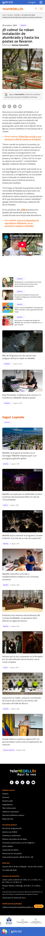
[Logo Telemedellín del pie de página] (22, 772)
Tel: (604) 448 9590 (9, 870)
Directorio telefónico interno (13, 815)
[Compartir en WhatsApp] (15, 106)
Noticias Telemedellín (20, 45)
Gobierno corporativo (10, 812)
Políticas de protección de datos (14, 839)
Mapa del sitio (7, 819)
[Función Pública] (9, 921)
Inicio (4, 15)
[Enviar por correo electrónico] (20, 106)
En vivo (39, 906)
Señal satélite (7, 846)
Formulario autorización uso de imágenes (18, 843)
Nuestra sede (7, 801)
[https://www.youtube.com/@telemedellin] (33, 782)
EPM (23, 209)
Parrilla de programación (12, 828)
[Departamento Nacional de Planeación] (22, 921)
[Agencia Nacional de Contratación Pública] (36, 921)
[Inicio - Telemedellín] (12, 9)
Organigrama (7, 804)
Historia (5, 794)
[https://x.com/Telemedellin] (17, 782)
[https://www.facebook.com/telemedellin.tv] (12, 782)
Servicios (5, 797)
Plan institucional (9, 808)
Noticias (10, 15)
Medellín (17, 15)
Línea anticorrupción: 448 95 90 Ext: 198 (17, 857)
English (33, 2)
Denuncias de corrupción (12, 853)
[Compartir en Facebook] (4, 106)
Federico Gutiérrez (8, 750)
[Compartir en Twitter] (9, 106)
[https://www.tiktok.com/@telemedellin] (22, 782)
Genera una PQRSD (9, 832)
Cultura (5, 505)
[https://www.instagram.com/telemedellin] (28, 782)
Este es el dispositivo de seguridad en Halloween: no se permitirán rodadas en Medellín (22, 223)
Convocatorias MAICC (10, 850)
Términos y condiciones (11, 835)
